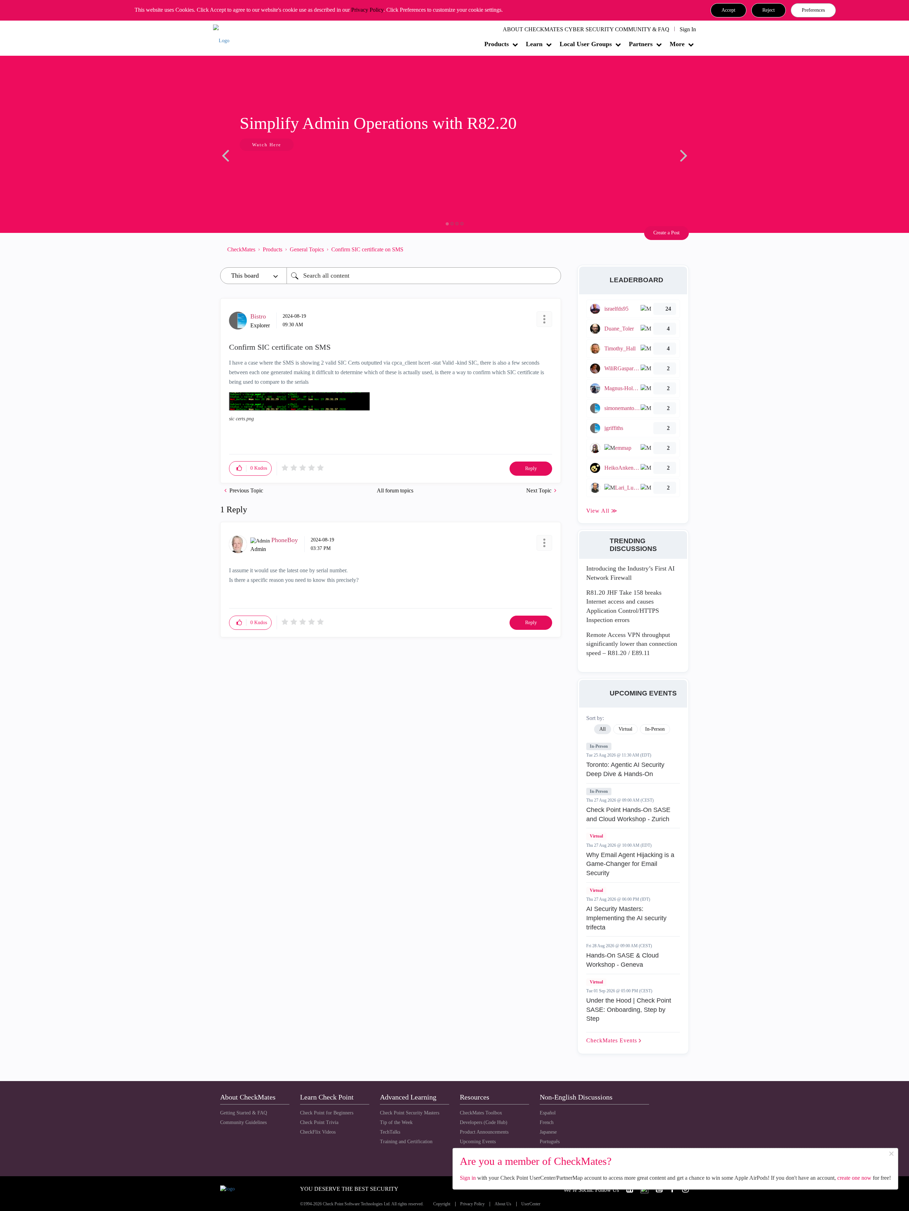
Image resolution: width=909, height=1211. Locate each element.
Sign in (468, 1178)
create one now (854, 1178)
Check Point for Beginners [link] (326, 1112)
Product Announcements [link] (484, 1132)
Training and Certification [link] (406, 1141)
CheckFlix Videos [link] (318, 1132)
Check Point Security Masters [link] (409, 1112)
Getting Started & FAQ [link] (243, 1112)
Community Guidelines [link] (243, 1122)
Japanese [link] (548, 1132)
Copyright (441, 1204)
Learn (534, 44)
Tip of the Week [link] (396, 1122)
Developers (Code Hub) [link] (483, 1122)
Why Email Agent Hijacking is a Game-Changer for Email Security (630, 864)
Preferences (813, 10)
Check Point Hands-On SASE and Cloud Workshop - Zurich (628, 814)
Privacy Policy (367, 10)
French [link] (547, 1122)
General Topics (307, 249)
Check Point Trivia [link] (319, 1122)
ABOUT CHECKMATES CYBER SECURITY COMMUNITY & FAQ (586, 29)
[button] (728, 10)
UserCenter (530, 1204)
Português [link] (550, 1141)
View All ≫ (601, 511)
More (677, 44)
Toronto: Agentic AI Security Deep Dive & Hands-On (625, 769)
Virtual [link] (625, 729)
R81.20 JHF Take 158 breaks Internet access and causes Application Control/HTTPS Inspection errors (624, 606)
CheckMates (241, 249)
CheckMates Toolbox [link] (481, 1112)
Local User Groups (586, 44)
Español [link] (548, 1112)
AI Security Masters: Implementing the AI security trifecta (626, 918)
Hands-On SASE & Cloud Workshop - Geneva (622, 960)
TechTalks (390, 1132)
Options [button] (552, 249)
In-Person (599, 746)
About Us (503, 1204)
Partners (641, 44)
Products (496, 44)
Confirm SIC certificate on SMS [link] (367, 249)
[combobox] (424, 275)
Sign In (688, 29)
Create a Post (666, 232)
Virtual (596, 836)
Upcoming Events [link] (478, 1141)
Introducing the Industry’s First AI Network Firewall (630, 573)
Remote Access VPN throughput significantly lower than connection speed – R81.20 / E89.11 (631, 643)
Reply (531, 468)
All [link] (602, 729)
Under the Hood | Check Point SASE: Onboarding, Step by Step (628, 1009)
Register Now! (270, 166)
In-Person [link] (655, 729)
